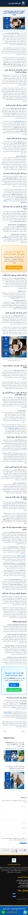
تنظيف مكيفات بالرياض (23, 883)
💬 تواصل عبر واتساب (14, 689)
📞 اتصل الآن (14, 684)
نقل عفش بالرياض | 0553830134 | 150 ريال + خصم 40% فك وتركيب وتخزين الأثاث (14, 744)
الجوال (14, 893)
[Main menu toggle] (2, 3)
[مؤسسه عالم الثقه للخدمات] (3, 912)
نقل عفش (14, 748)
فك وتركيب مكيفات (21, 555)
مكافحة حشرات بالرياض (23, 886)
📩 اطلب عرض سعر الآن (14, 267)
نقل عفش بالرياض (24, 885)
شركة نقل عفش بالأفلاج (14, 428)
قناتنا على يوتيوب (7, 712)
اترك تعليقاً (22, 748)
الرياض (18, 748)
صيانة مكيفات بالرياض (23, 881)
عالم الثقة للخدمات (14, 3)
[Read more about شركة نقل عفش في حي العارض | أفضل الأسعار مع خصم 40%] (14, 780)
